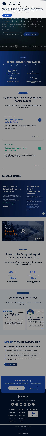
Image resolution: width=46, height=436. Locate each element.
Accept (7, 15)
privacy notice (7, 10)
